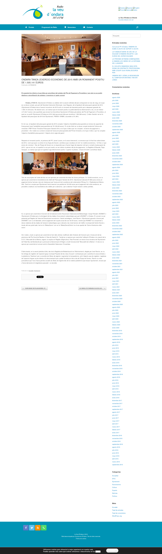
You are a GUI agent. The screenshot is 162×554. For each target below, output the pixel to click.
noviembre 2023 (117, 194)
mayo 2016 (115, 456)
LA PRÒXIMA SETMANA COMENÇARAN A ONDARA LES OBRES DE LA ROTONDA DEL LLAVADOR (126, 61)
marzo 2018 (116, 392)
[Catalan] (121, 8)
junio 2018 (115, 383)
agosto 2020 (116, 307)
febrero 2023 (116, 220)
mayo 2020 (115, 316)
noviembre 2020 (117, 298)
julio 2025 (115, 135)
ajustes (98, 552)
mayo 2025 (115, 141)
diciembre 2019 (117, 330)
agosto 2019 (116, 342)
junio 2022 (115, 243)
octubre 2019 (116, 336)
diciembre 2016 (117, 435)
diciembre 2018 (117, 365)
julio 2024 (115, 170)
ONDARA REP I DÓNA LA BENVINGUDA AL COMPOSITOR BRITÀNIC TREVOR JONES (125, 77)
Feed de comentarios (119, 513)
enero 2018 (115, 398)
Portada (31, 27)
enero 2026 (115, 118)
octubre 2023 (116, 196)
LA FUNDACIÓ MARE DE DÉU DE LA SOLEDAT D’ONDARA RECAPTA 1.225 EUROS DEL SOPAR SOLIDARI (125, 54)
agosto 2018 (116, 377)
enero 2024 (115, 188)
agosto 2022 (116, 237)
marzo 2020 (116, 322)
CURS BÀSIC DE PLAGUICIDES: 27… (34, 288)
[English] (136, 8)
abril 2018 (115, 389)
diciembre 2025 (117, 121)
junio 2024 (115, 173)
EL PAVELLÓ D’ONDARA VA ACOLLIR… (92, 288)
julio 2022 (115, 240)
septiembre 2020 (117, 304)
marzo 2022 (116, 252)
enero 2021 (115, 293)
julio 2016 (115, 450)
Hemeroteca (72, 27)
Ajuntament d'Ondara (81, 536)
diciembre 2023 (117, 191)
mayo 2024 (115, 176)
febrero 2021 (116, 290)
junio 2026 (115, 103)
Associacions (116, 484)
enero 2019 (115, 363)
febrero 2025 (116, 150)
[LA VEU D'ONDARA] (43, 12)
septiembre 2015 (117, 464)
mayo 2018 (115, 386)
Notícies (114, 493)
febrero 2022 (116, 255)
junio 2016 (115, 453)
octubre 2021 (116, 266)
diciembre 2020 (117, 295)
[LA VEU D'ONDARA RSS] (38, 527)
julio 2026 (115, 100)
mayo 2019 (115, 351)
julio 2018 (115, 380)
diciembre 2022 (117, 226)
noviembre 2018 (117, 368)
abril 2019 (115, 354)
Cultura (114, 487)
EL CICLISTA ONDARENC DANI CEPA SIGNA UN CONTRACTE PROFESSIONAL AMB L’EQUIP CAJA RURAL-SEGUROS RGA (126, 69)
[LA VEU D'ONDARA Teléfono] (44, 527)
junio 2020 (115, 313)
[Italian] (134, 10)
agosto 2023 (116, 202)
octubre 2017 (116, 406)
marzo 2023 (116, 217)
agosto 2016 (116, 447)
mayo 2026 (115, 106)
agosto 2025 (116, 132)
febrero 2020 (116, 325)
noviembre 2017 (117, 403)
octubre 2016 (116, 441)
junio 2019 (115, 348)
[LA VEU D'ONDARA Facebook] (26, 527)
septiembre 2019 (117, 339)
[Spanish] (129, 8)
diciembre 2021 (117, 261)
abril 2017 (115, 424)
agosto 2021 (116, 272)
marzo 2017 (116, 427)
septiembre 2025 (117, 129)
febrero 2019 (116, 360)
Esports (114, 490)
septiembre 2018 (117, 374)
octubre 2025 (116, 126)
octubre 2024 (116, 161)
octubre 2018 (116, 371)
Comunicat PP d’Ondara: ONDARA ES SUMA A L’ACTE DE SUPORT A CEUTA (125, 48)
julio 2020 (115, 310)
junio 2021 (115, 278)
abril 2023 (115, 214)
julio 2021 (115, 275)
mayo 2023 (115, 211)
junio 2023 (115, 208)
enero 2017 (115, 432)
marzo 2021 (116, 287)
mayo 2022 (115, 246)
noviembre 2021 (117, 263)
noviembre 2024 (117, 159)
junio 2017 (115, 418)
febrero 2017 (116, 430)
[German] (128, 10)
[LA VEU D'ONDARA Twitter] (32, 527)
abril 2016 (115, 459)
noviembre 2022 (117, 229)
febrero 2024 (116, 185)
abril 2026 (115, 109)
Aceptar (112, 550)
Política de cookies (81, 538)
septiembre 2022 (117, 234)
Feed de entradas (117, 510)
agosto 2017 (116, 412)
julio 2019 (115, 345)
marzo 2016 (116, 462)
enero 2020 (115, 328)
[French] (121, 10)
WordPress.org (117, 516)
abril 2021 (115, 284)
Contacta (90, 27)
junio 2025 (115, 138)
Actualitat (31, 271)
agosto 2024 (116, 167)
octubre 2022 (116, 231)
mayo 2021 (115, 281)
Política (114, 496)
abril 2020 (115, 319)
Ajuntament (37, 271)
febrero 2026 (116, 115)
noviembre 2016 (117, 438)
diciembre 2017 (117, 400)
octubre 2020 (116, 301)
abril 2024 (115, 179)
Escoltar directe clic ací (126, 20)
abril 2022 (115, 249)
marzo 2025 (116, 147)
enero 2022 (115, 258)
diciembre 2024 (117, 156)
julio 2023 (115, 205)
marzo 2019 (116, 357)
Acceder (114, 507)
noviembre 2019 (117, 333)
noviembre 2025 (117, 124)
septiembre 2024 (117, 164)
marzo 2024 (116, 182)
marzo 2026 (116, 112)
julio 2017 (115, 415)
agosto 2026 (116, 97)
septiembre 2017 (117, 409)
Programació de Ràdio (49, 27)
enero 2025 (115, 153)
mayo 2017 (115, 421)
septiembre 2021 (117, 269)
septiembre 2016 (117, 444)
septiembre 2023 (117, 199)
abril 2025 (115, 144)
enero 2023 (115, 223)
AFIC (113, 479)
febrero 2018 (116, 395)
